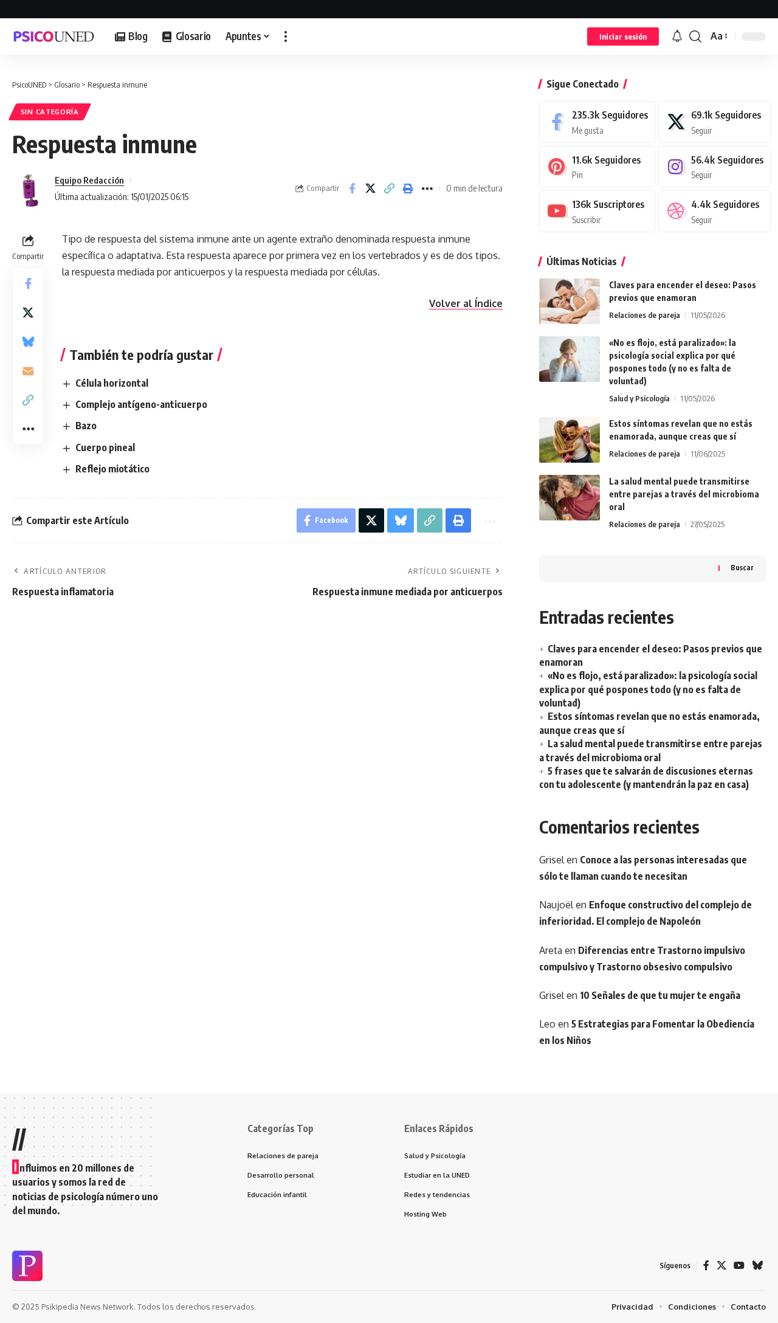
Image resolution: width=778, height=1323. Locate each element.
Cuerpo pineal (105, 447)
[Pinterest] (597, 167)
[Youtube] (597, 211)
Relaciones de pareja (644, 315)
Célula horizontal (111, 383)
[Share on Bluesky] (28, 342)
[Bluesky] (757, 1265)
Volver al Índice (466, 303)
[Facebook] (597, 122)
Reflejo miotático (112, 469)
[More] (427, 188)
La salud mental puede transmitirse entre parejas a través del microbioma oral (684, 494)
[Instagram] (714, 167)
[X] (714, 122)
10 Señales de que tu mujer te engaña (660, 995)
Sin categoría (50, 111)
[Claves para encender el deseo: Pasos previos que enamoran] (569, 301)
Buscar (742, 567)
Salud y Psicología (639, 398)
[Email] (28, 371)
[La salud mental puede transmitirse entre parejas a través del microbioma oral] (569, 497)
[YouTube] (739, 1265)
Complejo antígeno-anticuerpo (141, 404)
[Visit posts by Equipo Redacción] (30, 188)
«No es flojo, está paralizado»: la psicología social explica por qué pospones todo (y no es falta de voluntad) (648, 689)
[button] (285, 36)
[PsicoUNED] (53, 36)
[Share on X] (370, 188)
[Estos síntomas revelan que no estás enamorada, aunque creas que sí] (569, 440)
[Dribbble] (714, 211)
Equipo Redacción (89, 179)
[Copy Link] (389, 188)
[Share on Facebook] (351, 188)
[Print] (408, 188)
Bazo (86, 426)
